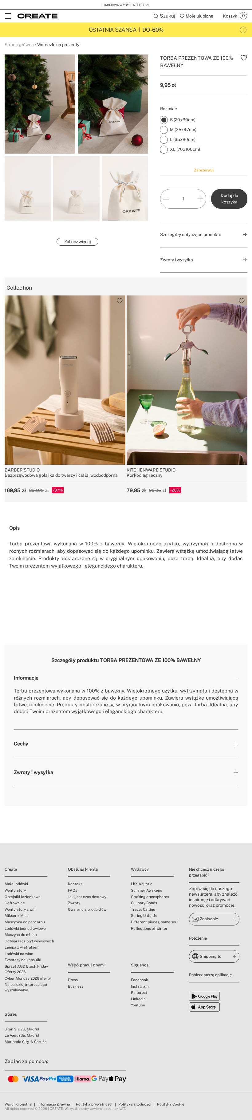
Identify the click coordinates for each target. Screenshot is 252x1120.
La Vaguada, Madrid (22, 1035)
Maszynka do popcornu (25, 922)
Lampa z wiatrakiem (22, 947)
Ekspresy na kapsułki (23, 960)
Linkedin (138, 999)
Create (11, 869)
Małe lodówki (16, 884)
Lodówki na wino (19, 954)
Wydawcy (140, 869)
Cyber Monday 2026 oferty (28, 978)
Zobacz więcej (77, 241)
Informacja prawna (53, 1104)
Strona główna (19, 44)
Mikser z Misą (17, 915)
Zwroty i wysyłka (33, 772)
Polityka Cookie (170, 1104)
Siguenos (139, 965)
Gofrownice (15, 903)
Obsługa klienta (83, 869)
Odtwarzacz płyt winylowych (29, 941)
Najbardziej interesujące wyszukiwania (26, 987)
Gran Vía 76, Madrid (22, 1029)
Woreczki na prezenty (58, 44)
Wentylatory (15, 890)
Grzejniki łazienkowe (23, 897)
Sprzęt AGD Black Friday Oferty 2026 (26, 969)
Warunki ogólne (18, 1104)
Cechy (21, 744)
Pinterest (139, 992)
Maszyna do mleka (21, 935)
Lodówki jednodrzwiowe (25, 928)
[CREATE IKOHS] (37, 16)
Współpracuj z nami (86, 965)
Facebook (139, 980)
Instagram (139, 986)
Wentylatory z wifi (20, 909)
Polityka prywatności (94, 1104)
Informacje (26, 678)
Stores (11, 1014)
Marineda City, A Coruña (26, 1042)
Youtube (138, 1005)
